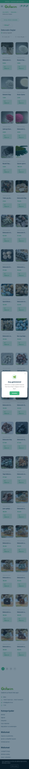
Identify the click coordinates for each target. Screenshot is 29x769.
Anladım (14, 393)
